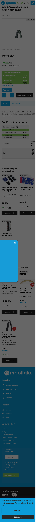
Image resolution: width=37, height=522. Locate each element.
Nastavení (17, 510)
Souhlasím (17, 517)
